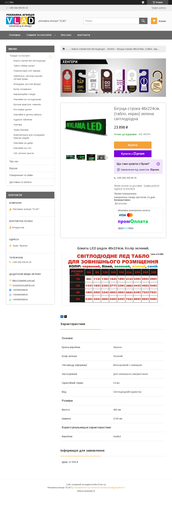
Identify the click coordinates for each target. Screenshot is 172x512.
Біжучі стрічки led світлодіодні (88, 49)
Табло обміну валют (24, 65)
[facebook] (61, 317)
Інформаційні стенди (24, 94)
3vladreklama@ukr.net (23, 285)
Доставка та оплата (20, 182)
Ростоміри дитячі (23, 109)
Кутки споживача (22, 89)
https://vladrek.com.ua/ (23, 280)
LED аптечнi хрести (24, 153)
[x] (65, 317)
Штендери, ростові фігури (27, 84)
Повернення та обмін (21, 175)
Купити (133, 145)
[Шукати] (143, 21)
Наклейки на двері (23, 143)
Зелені (110, 49)
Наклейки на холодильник (27, 99)
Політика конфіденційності (112, 487)
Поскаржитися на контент (86, 487)
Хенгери (18, 124)
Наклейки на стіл (22, 148)
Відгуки (13, 168)
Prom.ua (102, 484)
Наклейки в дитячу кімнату (27, 114)
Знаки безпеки (21, 130)
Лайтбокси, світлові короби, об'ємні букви (28, 77)
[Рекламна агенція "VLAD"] (20, 26)
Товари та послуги (38, 35)
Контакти (83, 35)
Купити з (127, 153)
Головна (14, 35)
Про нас (66, 35)
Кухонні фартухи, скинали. (27, 104)
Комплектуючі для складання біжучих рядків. (29, 136)
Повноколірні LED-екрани (27, 71)
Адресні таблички (23, 119)
